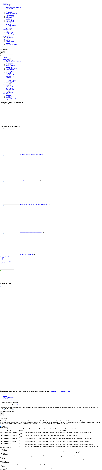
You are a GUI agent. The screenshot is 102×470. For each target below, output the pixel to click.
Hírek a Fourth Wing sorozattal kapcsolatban (30, 232)
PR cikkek (5, 398)
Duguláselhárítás (4, 262)
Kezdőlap (5, 3)
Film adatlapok (9, 37)
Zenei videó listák (10, 35)
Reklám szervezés (4, 258)
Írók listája (8, 9)
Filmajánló (5, 36)
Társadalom (8, 40)
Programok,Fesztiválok (11, 44)
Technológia (8, 43)
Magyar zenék (9, 31)
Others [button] (1, 465)
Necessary (4, 426)
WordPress (9, 404)
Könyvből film (9, 17)
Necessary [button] (2, 424)
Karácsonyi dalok (10, 32)
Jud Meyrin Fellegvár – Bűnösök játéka (29, 180)
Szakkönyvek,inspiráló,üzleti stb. (13, 7)
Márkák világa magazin (6, 259)
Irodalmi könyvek (10, 27)
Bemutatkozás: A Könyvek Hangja (11, 400)
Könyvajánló (6, 4)
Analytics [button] (2, 457)
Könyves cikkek (9, 8)
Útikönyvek (8, 23)
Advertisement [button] (3, 461)
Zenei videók (6, 29)
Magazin (5, 39)
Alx (18, 404)
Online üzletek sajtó (5, 260)
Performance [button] (3, 453)
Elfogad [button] (12, 411)
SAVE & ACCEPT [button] (4, 469)
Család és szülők (10, 20)
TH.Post (2, 46)
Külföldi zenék (9, 33)
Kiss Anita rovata (10, 41)
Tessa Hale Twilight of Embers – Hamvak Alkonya (32, 154)
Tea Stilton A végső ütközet (26, 254)
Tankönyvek (8, 24)
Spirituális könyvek (10, 11)
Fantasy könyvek (10, 16)
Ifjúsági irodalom (10, 15)
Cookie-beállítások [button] (5, 411)
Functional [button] (2, 449)
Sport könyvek (3, 257)
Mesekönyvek (9, 19)
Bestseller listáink (10, 5)
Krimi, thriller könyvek (11, 25)
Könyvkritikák (9, 28)
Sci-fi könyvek (9, 12)
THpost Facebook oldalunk (6, 261)
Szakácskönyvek (10, 21)
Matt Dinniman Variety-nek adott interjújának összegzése (33, 204)
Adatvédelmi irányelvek (8, 397)
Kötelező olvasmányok (11, 13)
